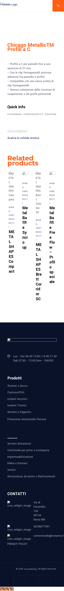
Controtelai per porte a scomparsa (28, 450)
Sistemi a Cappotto (19, 412)
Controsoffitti (33, 114)
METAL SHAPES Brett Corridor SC (39, 272)
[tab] (19, 131)
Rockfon (50, 114)
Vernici (11, 470)
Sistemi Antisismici (19, 444)
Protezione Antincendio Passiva (26, 419)
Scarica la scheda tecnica (23, 138)
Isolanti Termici (16, 405)
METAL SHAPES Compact (11, 251)
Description (17, 131)
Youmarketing (30, 569)
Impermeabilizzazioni (20, 457)
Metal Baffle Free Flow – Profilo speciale (52, 245)
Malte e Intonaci (17, 463)
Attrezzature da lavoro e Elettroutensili (31, 476)
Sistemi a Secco (17, 386)
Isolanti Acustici (17, 399)
